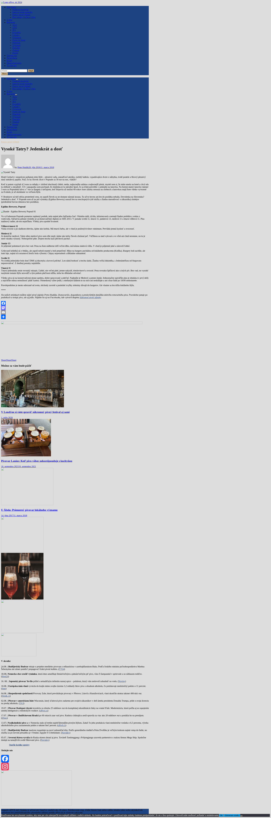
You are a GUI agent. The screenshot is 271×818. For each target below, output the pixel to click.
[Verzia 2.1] (22, 599)
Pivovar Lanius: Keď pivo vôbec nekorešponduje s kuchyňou (36, 460)
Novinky (66, 733)
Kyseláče (16, 32)
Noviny (121, 681)
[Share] (75, 317)
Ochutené (16, 37)
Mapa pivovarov (14, 63)
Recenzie (11, 22)
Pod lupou (11, 7)
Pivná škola (12, 58)
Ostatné (15, 50)
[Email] (75, 312)
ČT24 (61, 669)
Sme (4, 688)
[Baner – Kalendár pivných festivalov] (36, 805)
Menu (4, 74)
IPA (14, 30)
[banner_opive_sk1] (22, 551)
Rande (15, 53)
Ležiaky (16, 35)
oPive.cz (44, 710)
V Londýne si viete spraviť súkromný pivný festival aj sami (35, 412)
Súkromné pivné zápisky (90, 297)
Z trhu (9, 20)
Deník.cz (6, 696)
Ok (221, 815)
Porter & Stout (18, 40)
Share (3, 360)
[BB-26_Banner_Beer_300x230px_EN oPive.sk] (22, 632)
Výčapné (16, 45)
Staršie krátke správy (19, 745)
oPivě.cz (61, 725)
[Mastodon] (75, 308)
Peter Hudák (23, 167)
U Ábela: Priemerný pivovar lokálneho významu (29, 509)
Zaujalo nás (12, 55)
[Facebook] (75, 303)
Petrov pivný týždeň (21, 15)
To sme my (12, 65)
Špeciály (16, 48)
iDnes (4, 718)
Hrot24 (5, 676)
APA (14, 27)
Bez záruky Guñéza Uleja (23, 17)
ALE (14, 25)
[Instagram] (75, 766)
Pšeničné (16, 43)
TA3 (21, 703)
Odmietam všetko (232, 815)
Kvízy (9, 60)
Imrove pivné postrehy (22, 12)
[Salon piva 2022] (18, 655)
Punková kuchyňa (20, 9)
